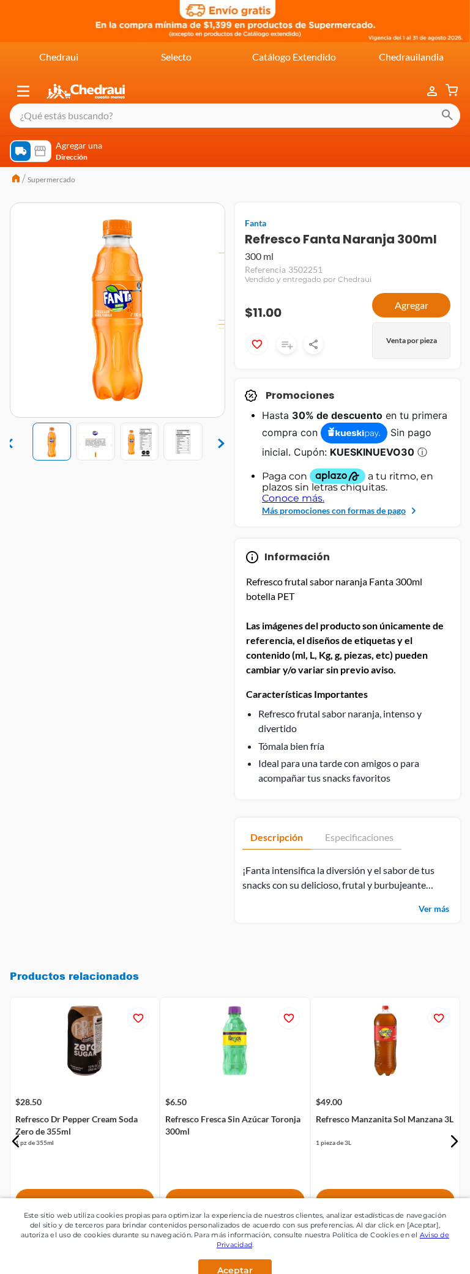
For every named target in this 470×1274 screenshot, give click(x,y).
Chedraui (58, 56)
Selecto (176, 56)
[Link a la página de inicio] (16, 180)
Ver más (434, 908)
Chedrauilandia (411, 56)
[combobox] (235, 115)
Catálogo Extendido (294, 56)
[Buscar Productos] (447, 115)
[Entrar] (425, 91)
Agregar (411, 305)
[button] (23, 91)
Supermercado (51, 179)
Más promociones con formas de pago (334, 510)
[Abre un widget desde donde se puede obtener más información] (420, 1252)
